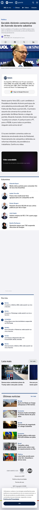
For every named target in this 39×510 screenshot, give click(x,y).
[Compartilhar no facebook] (14, 42)
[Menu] (37, 2)
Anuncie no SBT (19, 476)
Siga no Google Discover (21, 92)
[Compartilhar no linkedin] (33, 42)
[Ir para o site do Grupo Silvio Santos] (16, 470)
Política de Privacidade (11, 499)
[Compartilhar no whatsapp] (5, 42)
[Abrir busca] (33, 2)
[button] (15, 377)
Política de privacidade (19, 479)
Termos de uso (19, 482)
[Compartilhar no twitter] (24, 42)
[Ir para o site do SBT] (29, 470)
